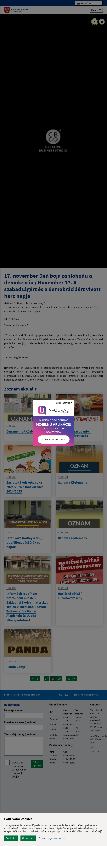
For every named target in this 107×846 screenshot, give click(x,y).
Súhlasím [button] (11, 838)
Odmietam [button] (28, 838)
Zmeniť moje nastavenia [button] (51, 838)
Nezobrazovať (62, 402)
